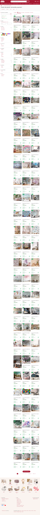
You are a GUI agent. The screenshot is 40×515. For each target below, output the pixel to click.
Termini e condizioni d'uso (20, 505)
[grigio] (10, 33)
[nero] (2, 33)
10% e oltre (2, 28)
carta (10, 9)
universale (2, 62)
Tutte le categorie (35, 3)
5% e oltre (2, 27)
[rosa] (7, 33)
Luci (11, 3)
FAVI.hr (32, 510)
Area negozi (18, 504)
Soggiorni (26, 3)
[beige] (5, 34)
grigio (14, 9)
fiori (1, 55)
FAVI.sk (23, 510)
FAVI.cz (20, 510)
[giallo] (6, 33)
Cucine (20, 3)
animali (7, 9)
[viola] (8, 33)
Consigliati (15, 12)
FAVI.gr (20, 511)
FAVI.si (22, 511)
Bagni (23, 3)
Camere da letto (31, 3)
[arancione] (2, 34)
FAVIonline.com (4, 510)
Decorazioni (6, 3)
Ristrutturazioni (16, 3)
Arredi (2, 3)
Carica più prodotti (26, 471)
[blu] (5, 33)
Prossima (29, 473)
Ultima (34, 473)
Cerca (28, 1)
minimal (2, 75)
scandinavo (2, 74)
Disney (2, 53)
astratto (2, 56)
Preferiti (19, 12)
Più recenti (22, 12)
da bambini (3, 9)
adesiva (2, 49)
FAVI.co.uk (15, 511)
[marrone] (4, 34)
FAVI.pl (25, 510)
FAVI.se (35, 510)
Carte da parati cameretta (7, 5)
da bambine (3, 61)
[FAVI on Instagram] (3, 505)
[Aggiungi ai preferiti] (29, 16)
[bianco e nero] (6, 34)
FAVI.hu (30, 510)
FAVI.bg (18, 511)
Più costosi (31, 12)
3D (16, 9)
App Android (36, 498)
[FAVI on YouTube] (5, 505)
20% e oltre (3, 29)
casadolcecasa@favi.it (6, 498)
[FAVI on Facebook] (2, 505)
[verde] (1, 34)
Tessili (9, 3)
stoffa (2, 67)
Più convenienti (27, 12)
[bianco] (1, 33)
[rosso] (4, 33)
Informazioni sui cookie (20, 506)
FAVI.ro (28, 510)
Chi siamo (18, 498)
